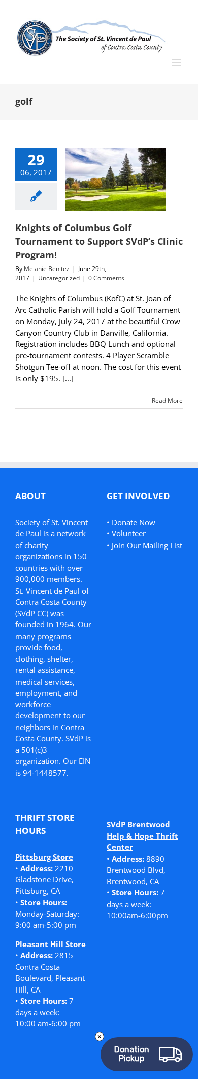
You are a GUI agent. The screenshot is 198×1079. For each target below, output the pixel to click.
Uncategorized (59, 278)
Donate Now (133, 522)
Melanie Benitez (47, 268)
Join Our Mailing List (147, 545)
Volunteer (129, 533)
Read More (167, 400)
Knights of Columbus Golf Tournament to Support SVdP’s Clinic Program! (99, 241)
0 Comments (106, 278)
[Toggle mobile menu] (177, 62)
